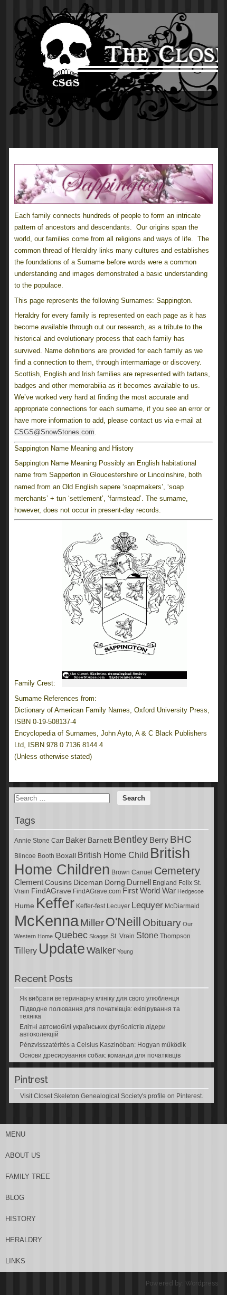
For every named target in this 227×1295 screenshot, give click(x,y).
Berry (158, 840)
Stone (147, 935)
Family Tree (27, 1176)
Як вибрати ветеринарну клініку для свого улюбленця (99, 998)
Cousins (58, 882)
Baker (75, 840)
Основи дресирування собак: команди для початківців (100, 1055)
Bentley (131, 839)
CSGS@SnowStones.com (54, 432)
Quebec (71, 935)
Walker (101, 950)
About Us (23, 1155)
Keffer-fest (90, 906)
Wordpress (201, 1283)
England (165, 883)
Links (15, 1261)
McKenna (46, 920)
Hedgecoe (190, 891)
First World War (149, 891)
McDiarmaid (182, 906)
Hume (24, 905)
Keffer (55, 903)
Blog (14, 1198)
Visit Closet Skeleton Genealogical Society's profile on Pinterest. (111, 1096)
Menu (15, 1134)
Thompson (175, 936)
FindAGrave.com (97, 891)
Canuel (142, 872)
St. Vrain (122, 936)
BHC (181, 839)
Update (62, 949)
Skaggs (99, 936)
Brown (120, 872)
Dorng (115, 882)
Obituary (162, 922)
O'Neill (123, 922)
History (20, 1219)
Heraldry (23, 1240)
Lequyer (147, 905)
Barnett (100, 840)
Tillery (25, 950)
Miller (92, 922)
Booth (45, 856)
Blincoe (25, 856)
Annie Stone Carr (39, 840)
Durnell (139, 882)
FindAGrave (51, 891)
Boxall (66, 855)
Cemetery (177, 871)
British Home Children (102, 861)
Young (125, 951)
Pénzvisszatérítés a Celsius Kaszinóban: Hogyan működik (103, 1045)
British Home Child (113, 855)
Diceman (88, 882)
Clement (28, 882)
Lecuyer (118, 906)
